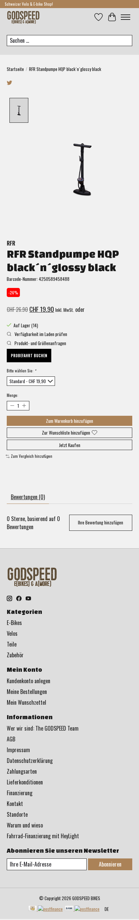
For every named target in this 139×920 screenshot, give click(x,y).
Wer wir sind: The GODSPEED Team (43, 728)
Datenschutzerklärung (30, 761)
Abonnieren (110, 864)
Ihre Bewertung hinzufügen (100, 522)
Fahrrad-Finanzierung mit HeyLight (43, 836)
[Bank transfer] (82, 909)
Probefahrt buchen (29, 355)
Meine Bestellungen (27, 692)
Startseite (15, 69)
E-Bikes (14, 623)
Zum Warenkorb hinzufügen (69, 420)
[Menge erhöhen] (23, 405)
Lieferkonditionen (25, 782)
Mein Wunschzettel (26, 702)
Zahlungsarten (22, 771)
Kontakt (15, 804)
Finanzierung (19, 793)
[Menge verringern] (12, 405)
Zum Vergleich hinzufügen (31, 456)
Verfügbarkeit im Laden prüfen (40, 334)
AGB (11, 739)
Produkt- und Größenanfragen (39, 343)
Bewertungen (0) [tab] (28, 497)
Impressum (18, 750)
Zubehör (15, 655)
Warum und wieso (25, 825)
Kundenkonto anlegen (28, 681)
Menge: (12, 395)
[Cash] (45, 909)
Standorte (17, 814)
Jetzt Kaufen (69, 445)
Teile (12, 644)
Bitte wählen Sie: (21, 370)
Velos (12, 633)
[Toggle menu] (125, 17)
